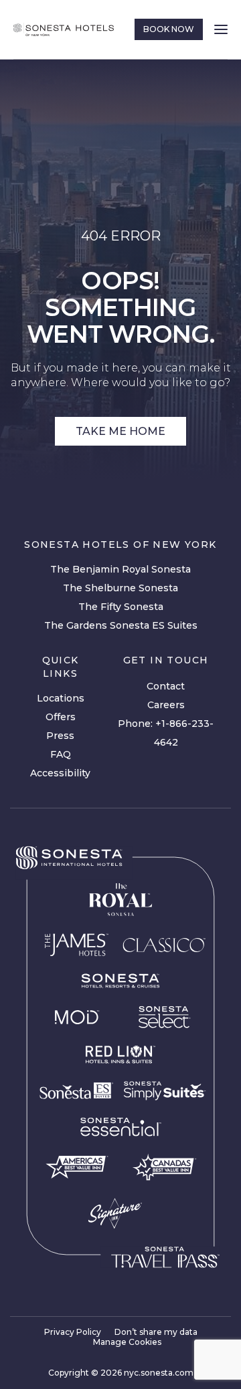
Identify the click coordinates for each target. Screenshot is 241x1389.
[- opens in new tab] (164, 1090)
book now (168, 29)
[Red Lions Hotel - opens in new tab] (120, 1055)
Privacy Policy (72, 1332)
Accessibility (60, 773)
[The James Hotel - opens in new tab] (76, 944)
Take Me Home (120, 431)
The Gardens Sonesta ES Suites (120, 625)
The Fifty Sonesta (120, 607)
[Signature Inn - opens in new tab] (115, 1213)
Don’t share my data (155, 1332)
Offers (61, 717)
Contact (166, 686)
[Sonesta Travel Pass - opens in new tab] (165, 1257)
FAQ (60, 754)
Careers (166, 705)
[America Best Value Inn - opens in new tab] (76, 1167)
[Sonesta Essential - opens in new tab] (120, 1127)
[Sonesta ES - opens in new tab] (76, 1091)
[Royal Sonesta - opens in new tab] (120, 900)
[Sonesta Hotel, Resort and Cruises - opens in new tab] (120, 981)
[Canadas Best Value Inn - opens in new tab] (164, 1167)
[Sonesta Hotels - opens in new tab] (69, 857)
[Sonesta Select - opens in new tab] (164, 1017)
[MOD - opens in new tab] (76, 1017)
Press (60, 736)
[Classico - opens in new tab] (164, 944)
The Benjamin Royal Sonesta (120, 569)
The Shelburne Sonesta (120, 588)
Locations (60, 698)
